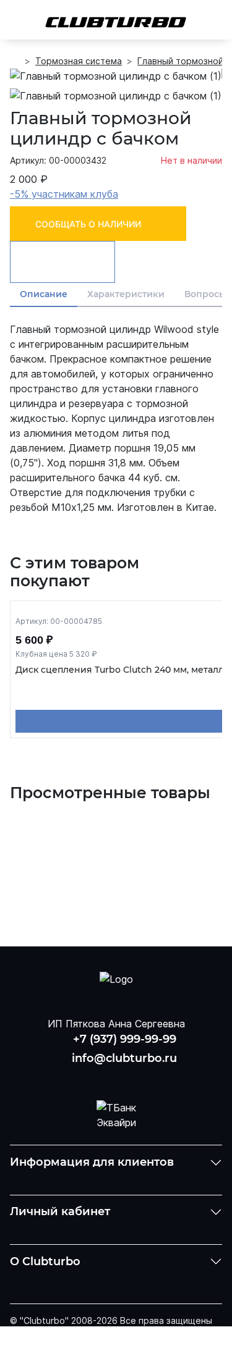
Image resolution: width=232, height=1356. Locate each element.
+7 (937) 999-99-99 (124, 1039)
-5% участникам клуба (64, 194)
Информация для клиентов (92, 1162)
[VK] (84, 1077)
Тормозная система (78, 61)
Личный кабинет (60, 1211)
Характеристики (126, 294)
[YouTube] (116, 1077)
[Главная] (15, 61)
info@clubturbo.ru (124, 1058)
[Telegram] (148, 1077)
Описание (43, 294)
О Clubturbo (45, 1261)
